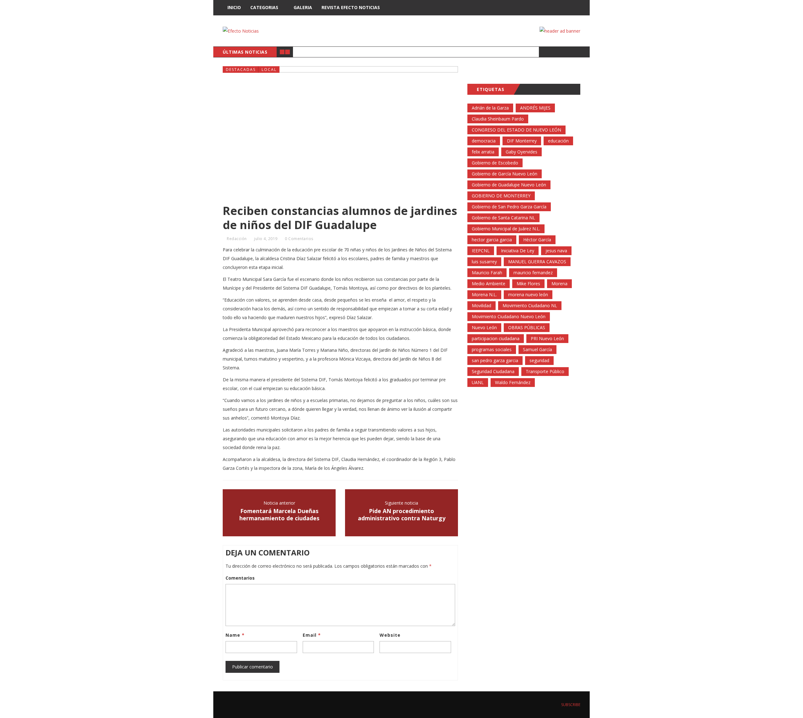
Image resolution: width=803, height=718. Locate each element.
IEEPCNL (481, 251)
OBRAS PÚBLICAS (526, 327)
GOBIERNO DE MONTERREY (501, 196)
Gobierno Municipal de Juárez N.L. (506, 229)
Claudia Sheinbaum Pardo (498, 119)
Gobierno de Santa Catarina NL (503, 218)
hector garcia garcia (492, 240)
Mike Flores (528, 284)
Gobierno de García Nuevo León (504, 174)
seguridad (539, 360)
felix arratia (483, 152)
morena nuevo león (528, 294)
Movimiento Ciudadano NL (530, 305)
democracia (484, 141)
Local (269, 69)
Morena (559, 284)
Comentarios (240, 578)
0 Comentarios (299, 238)
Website (390, 635)
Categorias (264, 7)
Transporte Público (545, 371)
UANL (478, 382)
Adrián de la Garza (490, 108)
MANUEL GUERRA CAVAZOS (537, 262)
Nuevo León (484, 327)
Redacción (237, 238)
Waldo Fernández (512, 382)
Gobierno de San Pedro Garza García (509, 207)
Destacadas (241, 69)
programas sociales (492, 349)
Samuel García (537, 349)
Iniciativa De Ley (517, 251)
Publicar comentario (252, 667)
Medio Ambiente (488, 284)
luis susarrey (484, 262)
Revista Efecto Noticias (351, 7)
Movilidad (481, 305)
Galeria (303, 7)
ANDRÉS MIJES (535, 108)
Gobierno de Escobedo (495, 163)
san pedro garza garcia (495, 360)
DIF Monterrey (522, 141)
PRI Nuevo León (547, 338)
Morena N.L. (484, 294)
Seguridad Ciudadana (493, 371)
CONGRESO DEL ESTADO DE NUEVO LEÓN (516, 130)
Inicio (234, 7)
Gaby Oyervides (521, 152)
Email (312, 635)
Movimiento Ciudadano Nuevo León (508, 316)
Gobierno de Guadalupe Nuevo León (509, 185)
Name (235, 635)
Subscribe (570, 704)
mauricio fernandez (533, 273)
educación (558, 141)
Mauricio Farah (487, 273)
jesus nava (556, 251)
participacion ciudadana (495, 338)
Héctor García (537, 240)
